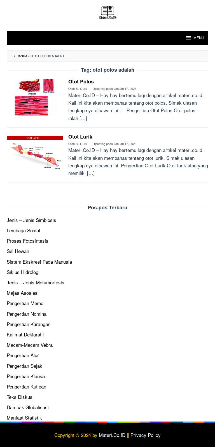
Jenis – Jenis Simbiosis (31, 219)
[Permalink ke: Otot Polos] (35, 96)
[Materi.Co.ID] (107, 11)
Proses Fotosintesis (27, 240)
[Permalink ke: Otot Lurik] (35, 151)
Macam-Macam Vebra (30, 344)
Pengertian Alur (23, 355)
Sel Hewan (18, 250)
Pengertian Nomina (26, 313)
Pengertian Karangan (28, 323)
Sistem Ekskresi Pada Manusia (39, 261)
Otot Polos (81, 81)
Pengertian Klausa (26, 376)
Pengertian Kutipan (26, 386)
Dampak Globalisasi (28, 407)
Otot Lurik (80, 136)
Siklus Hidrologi (23, 271)
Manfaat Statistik (24, 417)
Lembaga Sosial (23, 230)
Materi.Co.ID (112, 434)
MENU (198, 37)
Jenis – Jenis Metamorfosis (35, 282)
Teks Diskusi (20, 396)
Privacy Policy (145, 434)
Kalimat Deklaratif (25, 334)
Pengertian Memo (25, 302)
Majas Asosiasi (23, 292)
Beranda (20, 55)
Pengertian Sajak (24, 365)
